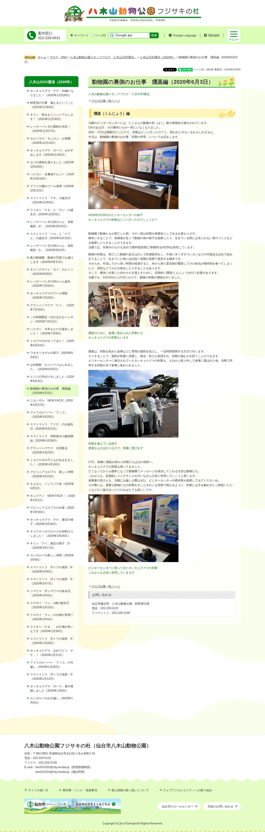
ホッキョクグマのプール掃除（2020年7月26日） (49, 295)
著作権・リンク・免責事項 (80, 790)
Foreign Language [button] (184, 35)
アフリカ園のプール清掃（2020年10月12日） (52, 188)
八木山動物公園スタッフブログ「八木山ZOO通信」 (103, 57)
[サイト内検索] (111, 35)
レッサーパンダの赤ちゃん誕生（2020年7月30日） (50, 283)
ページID (100, 35)
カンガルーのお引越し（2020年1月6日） (51, 700)
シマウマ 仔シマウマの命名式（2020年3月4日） (50, 593)
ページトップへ (232, 736)
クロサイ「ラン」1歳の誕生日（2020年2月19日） (49, 605)
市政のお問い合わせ (220, 806)
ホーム (42, 57)
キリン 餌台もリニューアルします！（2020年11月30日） (51, 117)
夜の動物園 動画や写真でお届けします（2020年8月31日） (51, 259)
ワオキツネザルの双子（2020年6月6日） (51, 355)
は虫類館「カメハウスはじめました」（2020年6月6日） (51, 367)
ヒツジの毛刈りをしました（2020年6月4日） (52, 379)
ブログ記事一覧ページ (105, 100)
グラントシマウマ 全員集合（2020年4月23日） (49, 450)
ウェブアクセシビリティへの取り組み (187, 790)
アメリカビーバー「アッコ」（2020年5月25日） (49, 414)
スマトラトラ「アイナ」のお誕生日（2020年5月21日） (51, 426)
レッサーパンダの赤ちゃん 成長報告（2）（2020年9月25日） (51, 224)
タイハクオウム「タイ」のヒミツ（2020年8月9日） (51, 271)
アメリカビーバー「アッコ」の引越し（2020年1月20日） (51, 664)
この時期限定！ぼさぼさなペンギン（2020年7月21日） (51, 319)
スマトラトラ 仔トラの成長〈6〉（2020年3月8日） (52, 569)
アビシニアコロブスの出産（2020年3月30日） (52, 510)
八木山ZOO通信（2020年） (158, 57)
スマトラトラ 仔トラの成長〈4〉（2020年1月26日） (52, 641)
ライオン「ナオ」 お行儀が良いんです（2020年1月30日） (51, 629)
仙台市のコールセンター (177, 806)
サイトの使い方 (38, 790)
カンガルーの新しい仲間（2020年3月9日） (52, 557)
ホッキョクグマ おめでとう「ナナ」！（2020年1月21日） (51, 652)
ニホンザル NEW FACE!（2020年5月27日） (51, 402)
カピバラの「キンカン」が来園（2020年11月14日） (50, 140)
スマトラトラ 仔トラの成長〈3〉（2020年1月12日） (52, 676)
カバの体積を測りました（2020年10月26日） (52, 164)
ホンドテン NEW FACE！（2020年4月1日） (52, 498)
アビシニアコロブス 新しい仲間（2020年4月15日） (51, 474)
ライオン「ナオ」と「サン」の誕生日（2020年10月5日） (51, 212)
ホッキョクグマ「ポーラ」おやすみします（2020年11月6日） (51, 152)
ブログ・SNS (58, 57)
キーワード (81, 35)
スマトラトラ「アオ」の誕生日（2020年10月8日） (50, 200)
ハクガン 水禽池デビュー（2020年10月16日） (52, 176)
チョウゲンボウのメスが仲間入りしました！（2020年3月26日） (51, 533)
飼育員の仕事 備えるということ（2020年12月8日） (51, 105)
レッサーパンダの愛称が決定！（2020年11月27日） (50, 128)
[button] (212, 36)
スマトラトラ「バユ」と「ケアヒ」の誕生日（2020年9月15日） (51, 236)
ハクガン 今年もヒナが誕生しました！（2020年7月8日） (51, 331)
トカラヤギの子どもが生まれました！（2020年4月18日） (51, 462)
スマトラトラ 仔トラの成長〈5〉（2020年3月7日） (52, 581)
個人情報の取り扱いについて (130, 790)
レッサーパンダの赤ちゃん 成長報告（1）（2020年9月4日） (51, 248)
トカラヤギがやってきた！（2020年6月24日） (52, 343)
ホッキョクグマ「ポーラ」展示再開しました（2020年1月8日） (51, 688)
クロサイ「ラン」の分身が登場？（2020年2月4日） (51, 617)
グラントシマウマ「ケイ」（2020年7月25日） (52, 307)
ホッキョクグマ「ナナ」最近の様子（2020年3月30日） (51, 521)
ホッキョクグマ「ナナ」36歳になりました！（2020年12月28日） (52, 93)
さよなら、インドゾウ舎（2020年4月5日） (52, 486)
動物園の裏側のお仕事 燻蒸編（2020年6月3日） (50, 390)
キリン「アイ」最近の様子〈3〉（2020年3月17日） (51, 545)
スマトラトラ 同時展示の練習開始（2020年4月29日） (51, 438)
